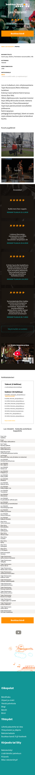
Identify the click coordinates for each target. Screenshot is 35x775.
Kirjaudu (5, 756)
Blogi (3, 706)
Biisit (3, 713)
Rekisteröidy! (7, 750)
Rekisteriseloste (8, 733)
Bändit (4, 710)
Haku (2, 46)
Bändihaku (5, 697)
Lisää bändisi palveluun (11, 753)
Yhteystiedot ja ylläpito (11, 730)
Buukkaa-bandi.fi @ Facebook (13, 736)
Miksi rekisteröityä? (9, 760)
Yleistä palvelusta (8, 703)
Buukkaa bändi (17, 33)
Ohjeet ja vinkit (7, 700)
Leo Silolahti (10, 46)
